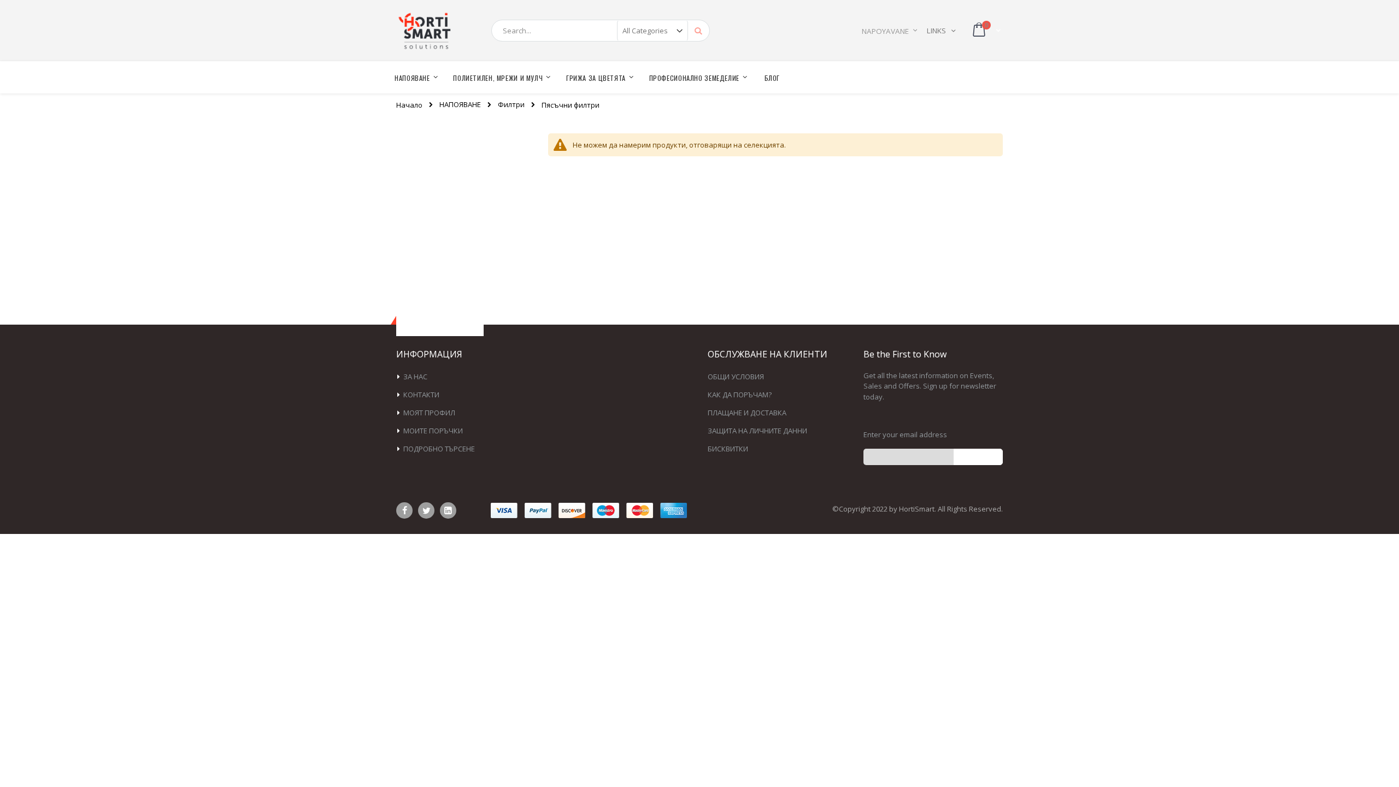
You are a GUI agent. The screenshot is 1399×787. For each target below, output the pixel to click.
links (936, 31)
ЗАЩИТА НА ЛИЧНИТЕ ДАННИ (757, 431)
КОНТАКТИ (421, 395)
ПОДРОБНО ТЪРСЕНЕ (439, 449)
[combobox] (600, 31)
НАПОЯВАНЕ (460, 104)
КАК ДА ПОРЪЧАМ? (740, 395)
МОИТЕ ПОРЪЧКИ (433, 431)
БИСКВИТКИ (728, 449)
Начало (409, 105)
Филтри (511, 104)
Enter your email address (905, 434)
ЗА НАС (415, 376)
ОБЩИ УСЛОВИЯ (736, 376)
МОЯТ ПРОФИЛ (429, 413)
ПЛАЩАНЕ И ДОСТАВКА (747, 413)
